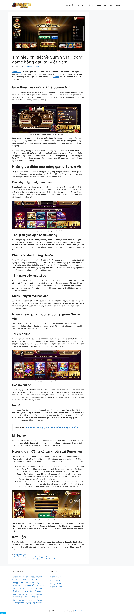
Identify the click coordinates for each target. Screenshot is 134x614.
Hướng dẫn (80, 5)
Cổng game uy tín (20, 555)
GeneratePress (80, 611)
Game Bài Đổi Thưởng (104, 5)
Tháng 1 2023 (55, 584)
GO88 (118, 5)
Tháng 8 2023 (55, 580)
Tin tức (90, 5)
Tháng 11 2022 (56, 587)
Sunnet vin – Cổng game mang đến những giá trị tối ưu (32, 557)
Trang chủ (69, 5)
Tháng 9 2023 (55, 577)
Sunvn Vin (16, 72)
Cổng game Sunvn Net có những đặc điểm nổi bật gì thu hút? (34, 559)
